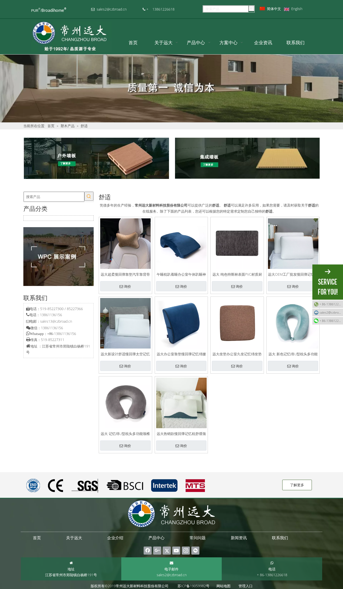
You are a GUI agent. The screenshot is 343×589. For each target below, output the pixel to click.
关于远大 (74, 538)
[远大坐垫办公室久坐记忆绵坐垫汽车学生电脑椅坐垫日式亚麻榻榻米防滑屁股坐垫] (237, 322)
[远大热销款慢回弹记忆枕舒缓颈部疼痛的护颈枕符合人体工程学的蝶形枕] (181, 402)
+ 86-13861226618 (331, 304)
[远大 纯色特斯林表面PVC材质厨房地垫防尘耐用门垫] (237, 243)
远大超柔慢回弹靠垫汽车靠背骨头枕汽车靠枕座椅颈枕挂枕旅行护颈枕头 (125, 274)
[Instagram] (186, 551)
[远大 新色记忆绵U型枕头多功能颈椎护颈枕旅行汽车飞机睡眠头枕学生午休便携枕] (293, 322)
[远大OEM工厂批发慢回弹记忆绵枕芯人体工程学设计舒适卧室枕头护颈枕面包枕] (293, 243)
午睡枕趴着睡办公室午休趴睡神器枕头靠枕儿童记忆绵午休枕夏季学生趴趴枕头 (181, 274)
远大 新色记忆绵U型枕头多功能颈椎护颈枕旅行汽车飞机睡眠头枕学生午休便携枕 (293, 354)
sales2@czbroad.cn (172, 574)
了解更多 (297, 484)
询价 (127, 286)
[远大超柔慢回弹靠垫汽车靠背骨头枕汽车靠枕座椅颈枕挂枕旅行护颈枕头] (125, 243)
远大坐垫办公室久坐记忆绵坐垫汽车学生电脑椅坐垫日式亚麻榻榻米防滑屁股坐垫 (237, 354)
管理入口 (246, 585)
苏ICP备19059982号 (193, 585)
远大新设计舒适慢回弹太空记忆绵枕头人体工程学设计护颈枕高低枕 (125, 354)
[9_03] (96, 158)
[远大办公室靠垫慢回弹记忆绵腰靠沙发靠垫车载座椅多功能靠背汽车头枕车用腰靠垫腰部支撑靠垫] (181, 322)
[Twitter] (167, 551)
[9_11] (58, 256)
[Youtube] (176, 551)
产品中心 (156, 538)
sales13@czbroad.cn (56, 321)
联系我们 (280, 538)
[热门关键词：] (251, 8)
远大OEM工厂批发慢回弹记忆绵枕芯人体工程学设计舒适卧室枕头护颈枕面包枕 (293, 274)
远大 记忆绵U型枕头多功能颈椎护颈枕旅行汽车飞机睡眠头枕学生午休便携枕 (125, 433)
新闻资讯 (239, 538)
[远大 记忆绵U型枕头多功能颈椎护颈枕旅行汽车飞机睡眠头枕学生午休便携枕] (125, 402)
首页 (37, 538)
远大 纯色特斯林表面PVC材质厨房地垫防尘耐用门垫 (237, 274)
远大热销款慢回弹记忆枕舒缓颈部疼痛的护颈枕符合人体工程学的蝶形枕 (181, 433)
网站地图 (223, 585)
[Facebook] (148, 551)
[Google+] (157, 551)
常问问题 (198, 538)
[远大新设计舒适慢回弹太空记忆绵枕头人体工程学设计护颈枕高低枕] (125, 322)
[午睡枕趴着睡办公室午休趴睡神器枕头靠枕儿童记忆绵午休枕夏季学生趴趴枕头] (181, 243)
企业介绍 (115, 538)
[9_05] (247, 158)
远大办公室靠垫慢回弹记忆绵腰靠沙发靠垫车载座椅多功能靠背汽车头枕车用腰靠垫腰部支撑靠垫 (181, 354)
